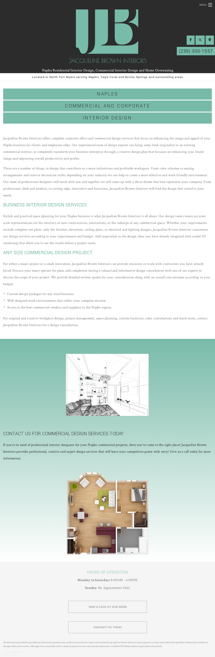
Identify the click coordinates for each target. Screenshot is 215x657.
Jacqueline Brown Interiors (108, 60)
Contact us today (107, 627)
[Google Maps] (210, 40)
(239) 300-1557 (196, 51)
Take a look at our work (107, 607)
